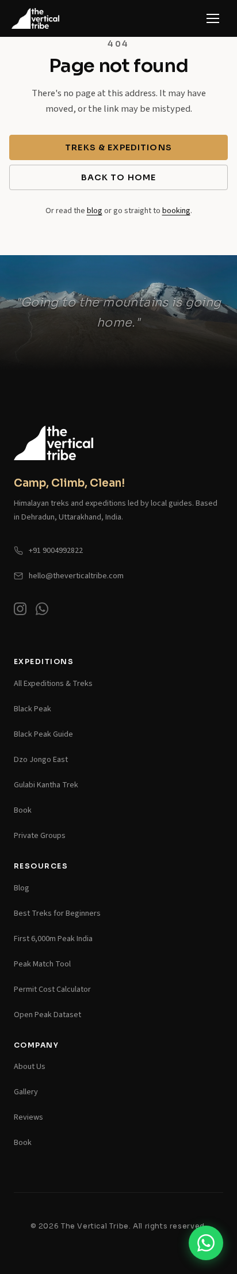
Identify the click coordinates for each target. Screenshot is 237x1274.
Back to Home (118, 177)
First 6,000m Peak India (53, 938)
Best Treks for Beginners (57, 913)
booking (176, 210)
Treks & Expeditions (118, 147)
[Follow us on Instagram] (20, 611)
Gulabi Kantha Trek (46, 785)
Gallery (26, 1092)
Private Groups (40, 835)
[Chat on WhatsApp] (42, 611)
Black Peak (32, 709)
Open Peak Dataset (47, 1014)
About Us (29, 1066)
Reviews (28, 1117)
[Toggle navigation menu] (212, 18)
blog (94, 210)
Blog (21, 888)
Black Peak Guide (43, 734)
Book (23, 810)
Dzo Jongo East (41, 759)
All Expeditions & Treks (53, 683)
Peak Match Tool (42, 964)
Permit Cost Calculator (52, 989)
